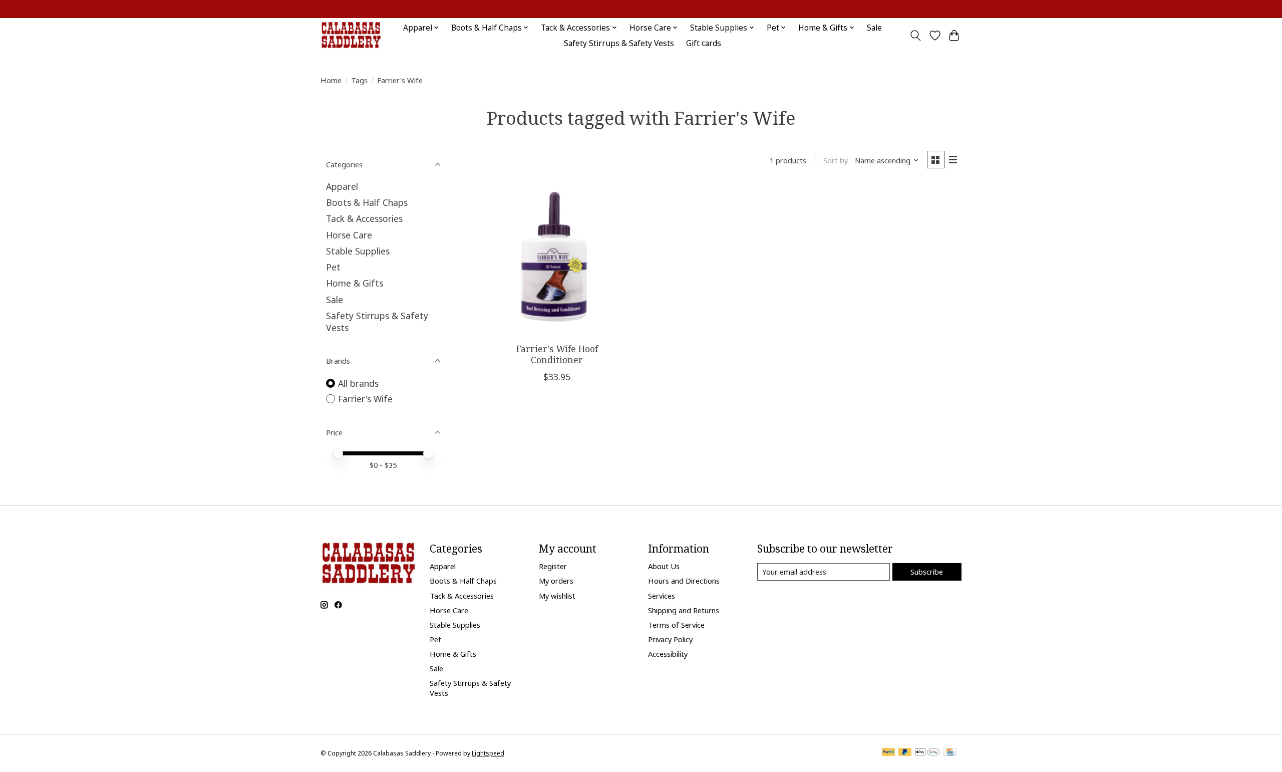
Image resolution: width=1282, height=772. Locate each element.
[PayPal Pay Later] (904, 753)
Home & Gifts (354, 283)
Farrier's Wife (365, 399)
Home (331, 80)
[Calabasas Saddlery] (350, 35)
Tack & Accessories (364, 218)
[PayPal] (888, 753)
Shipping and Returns (683, 610)
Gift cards (703, 43)
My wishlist (557, 596)
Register (553, 566)
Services (661, 596)
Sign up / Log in (936, 9)
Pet (333, 267)
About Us (664, 566)
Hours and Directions (684, 581)
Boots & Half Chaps (367, 202)
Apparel (342, 186)
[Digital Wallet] (927, 753)
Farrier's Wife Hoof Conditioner (557, 354)
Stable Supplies (358, 251)
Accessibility (668, 654)
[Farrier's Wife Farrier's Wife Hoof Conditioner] (557, 260)
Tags (359, 80)
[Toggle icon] (915, 36)
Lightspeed (488, 753)
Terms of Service (676, 625)
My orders (556, 581)
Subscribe (926, 572)
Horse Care (349, 235)
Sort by (835, 160)
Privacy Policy (670, 639)
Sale (874, 28)
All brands (358, 383)
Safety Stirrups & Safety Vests (619, 43)
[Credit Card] (949, 753)
